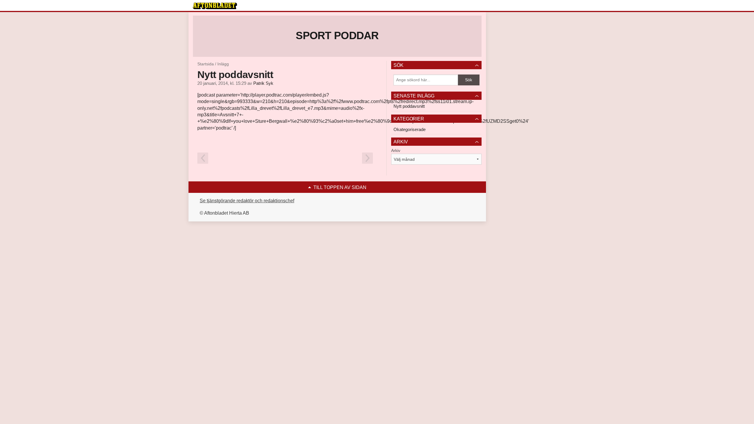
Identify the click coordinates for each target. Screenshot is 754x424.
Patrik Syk (263, 83)
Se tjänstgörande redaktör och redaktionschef (247, 200)
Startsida (205, 64)
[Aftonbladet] (215, 6)
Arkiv (395, 150)
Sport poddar (337, 35)
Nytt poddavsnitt (409, 106)
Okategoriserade (409, 129)
